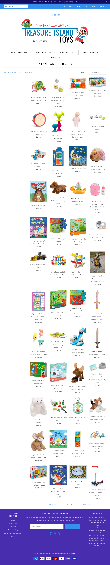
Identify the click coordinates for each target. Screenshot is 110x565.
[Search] (6, 6)
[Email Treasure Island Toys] (58, 15)
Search (13, 520)
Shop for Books (90, 53)
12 (79, 504)
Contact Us (13, 523)
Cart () (91, 6)
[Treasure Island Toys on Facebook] (51, 15)
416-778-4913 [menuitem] (69, 6)
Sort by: (84, 72)
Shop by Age (67, 53)
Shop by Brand (44, 53)
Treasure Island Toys (46, 553)
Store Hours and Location (13, 533)
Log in (79, 6)
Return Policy (13, 530)
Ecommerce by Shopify (68, 553)
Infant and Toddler (55, 64)
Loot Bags (13, 526)
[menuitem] (19, 52)
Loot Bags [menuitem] (55, 57)
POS (56, 553)
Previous (52, 504)
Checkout (101, 6)
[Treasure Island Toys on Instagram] (55, 15)
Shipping (13, 536)
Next (85, 504)
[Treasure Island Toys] (55, 32)
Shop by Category (18, 53)
